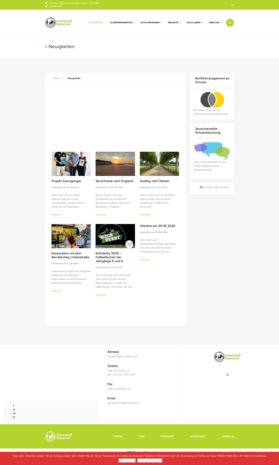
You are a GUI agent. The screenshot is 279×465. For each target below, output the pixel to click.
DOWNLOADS (54, 6)
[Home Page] (59, 436)
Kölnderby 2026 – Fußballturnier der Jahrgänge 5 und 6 (109, 257)
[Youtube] (14, 413)
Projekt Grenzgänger (66, 181)
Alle (54, 313)
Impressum (228, 436)
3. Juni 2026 (161, 187)
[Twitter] (14, 409)
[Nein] (275, 458)
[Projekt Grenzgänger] (71, 164)
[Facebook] (13, 405)
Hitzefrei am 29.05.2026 (157, 226)
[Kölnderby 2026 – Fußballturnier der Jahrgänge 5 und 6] (115, 236)
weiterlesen (57, 215)
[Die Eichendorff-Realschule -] (59, 23)
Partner (118, 436)
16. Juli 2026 (73, 187)
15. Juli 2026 (117, 187)
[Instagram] (14, 417)
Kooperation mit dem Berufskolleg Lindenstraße (70, 255)
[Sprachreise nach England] (115, 164)
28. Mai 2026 (161, 232)
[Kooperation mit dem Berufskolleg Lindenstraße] (71, 236)
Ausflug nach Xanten (154, 181)
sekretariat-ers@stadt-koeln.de (123, 403)
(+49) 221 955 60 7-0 (118, 370)
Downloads (167, 436)
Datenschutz (198, 436)
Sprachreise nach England (114, 181)
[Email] (233, 5)
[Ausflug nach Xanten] (159, 164)
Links (142, 436)
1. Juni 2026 (116, 267)
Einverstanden (127, 460)
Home (56, 78)
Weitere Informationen (150, 460)
